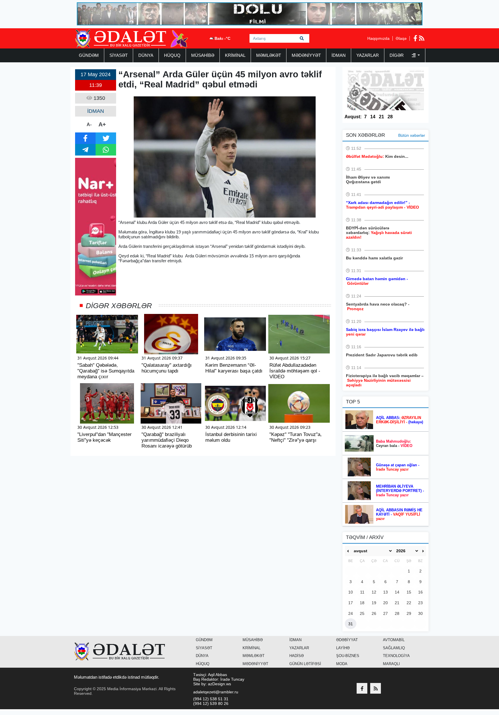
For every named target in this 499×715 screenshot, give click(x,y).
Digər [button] (397, 55)
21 (381, 116)
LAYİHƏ (343, 648)
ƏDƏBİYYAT (347, 640)
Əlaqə (401, 38)
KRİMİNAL (235, 55)
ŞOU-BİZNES (347, 656)
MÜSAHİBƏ (202, 55)
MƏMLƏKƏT (268, 55)
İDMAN (339, 55)
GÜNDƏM (89, 55)
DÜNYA (145, 55)
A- (89, 124)
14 (372, 116)
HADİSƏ (296, 656)
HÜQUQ (172, 55)
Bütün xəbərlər (411, 135)
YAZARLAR (367, 55)
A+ (102, 124)
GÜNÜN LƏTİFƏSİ (305, 664)
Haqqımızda (378, 38)
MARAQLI (391, 664)
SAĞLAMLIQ (394, 648)
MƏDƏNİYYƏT (306, 55)
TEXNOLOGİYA (396, 656)
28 (390, 116)
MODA (341, 664)
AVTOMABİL (394, 640)
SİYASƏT (118, 55)
